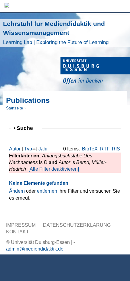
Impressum (21, 225)
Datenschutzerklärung (77, 225)
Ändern (17, 191)
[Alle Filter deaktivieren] (53, 169)
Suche (27, 128)
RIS (116, 148)
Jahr (43, 148)
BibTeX (90, 148)
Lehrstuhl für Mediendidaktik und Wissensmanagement (56, 32)
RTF (105, 148)
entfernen (47, 191)
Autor (15, 148)
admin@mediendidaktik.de (34, 248)
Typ (28, 148)
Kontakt (17, 231)
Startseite (14, 108)
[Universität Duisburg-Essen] (95, 71)
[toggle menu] (122, 6)
